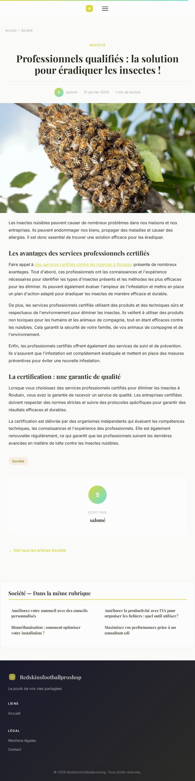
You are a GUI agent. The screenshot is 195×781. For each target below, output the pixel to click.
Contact (14, 749)
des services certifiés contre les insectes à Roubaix (83, 264)
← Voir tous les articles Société (37, 550)
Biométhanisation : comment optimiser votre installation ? (45, 630)
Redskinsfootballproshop (50, 676)
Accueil (11, 30)
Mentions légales (22, 740)
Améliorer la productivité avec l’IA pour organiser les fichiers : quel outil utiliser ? (141, 613)
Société (27, 30)
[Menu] (105, 9)
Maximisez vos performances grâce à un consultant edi (140, 630)
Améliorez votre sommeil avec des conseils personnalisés (49, 613)
